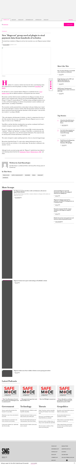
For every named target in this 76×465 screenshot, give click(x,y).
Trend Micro (38, 86)
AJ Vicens (64, 135)
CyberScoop (6, 19)
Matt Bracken (65, 125)
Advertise (71, 19)
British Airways (34, 152)
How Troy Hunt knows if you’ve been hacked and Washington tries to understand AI (10, 400)
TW (64, 460)
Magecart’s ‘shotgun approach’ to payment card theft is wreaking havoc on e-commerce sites (64, 201)
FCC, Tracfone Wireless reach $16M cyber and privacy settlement (66, 71)
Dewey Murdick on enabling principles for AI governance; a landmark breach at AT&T (64, 400)
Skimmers (27, 175)
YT (71, 460)
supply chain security (17, 175)
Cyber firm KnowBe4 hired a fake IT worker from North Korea (67, 121)
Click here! (34, 463)
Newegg (28, 152)
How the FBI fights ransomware (48, 399)
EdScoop (46, 19)
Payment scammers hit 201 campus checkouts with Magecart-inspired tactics (62, 210)
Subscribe (70, 24)
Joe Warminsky (18, 197)
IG (68, 460)
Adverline (5, 177)
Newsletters (65, 446)
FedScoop (20, 19)
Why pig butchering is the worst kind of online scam (28, 399)
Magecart (40, 175)
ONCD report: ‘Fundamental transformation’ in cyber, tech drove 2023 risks (66, 90)
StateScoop (38, 19)
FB (62, 460)
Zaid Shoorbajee (6, 44)
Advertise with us (66, 448)
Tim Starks (61, 74)
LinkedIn (67, 460)
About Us (4, 457)
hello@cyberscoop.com (68, 457)
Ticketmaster (22, 152)
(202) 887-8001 (65, 454)
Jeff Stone (17, 282)
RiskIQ (3, 88)
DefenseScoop (29, 19)
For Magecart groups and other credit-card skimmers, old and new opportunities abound (30, 191)
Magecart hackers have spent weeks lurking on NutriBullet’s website (30, 280)
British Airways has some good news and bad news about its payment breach (64, 218)
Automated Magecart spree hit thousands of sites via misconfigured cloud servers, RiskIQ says (63, 192)
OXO (40, 152)
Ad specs (64, 451)
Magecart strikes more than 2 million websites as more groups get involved (32, 370)
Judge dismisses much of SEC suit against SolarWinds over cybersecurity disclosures (65, 80)
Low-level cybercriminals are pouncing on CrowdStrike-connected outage (67, 131)
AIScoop (14, 19)
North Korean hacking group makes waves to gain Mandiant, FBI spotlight (67, 141)
